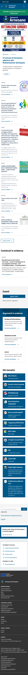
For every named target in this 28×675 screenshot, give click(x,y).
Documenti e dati (5, 597)
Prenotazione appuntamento (8, 658)
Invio (24, 509)
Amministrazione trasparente (8, 664)
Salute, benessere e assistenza (8, 612)
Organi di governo (5, 589)
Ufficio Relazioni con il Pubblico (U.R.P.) (10, 648)
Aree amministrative (6, 590)
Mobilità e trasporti (6, 610)
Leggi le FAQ (4, 657)
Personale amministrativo (7, 596)
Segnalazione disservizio (7, 660)
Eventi (2, 632)
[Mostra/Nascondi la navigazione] (2, 6)
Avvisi (2, 623)
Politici (2, 594)
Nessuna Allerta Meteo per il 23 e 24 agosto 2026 (14, 12)
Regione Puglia (5, 2)
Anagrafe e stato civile (6, 605)
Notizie (2, 619)
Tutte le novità (6, 241)
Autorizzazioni (4, 607)
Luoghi (2, 630)
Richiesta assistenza (6, 662)
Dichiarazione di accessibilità (8, 669)
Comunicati (4, 621)
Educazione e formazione (7, 608)
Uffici (2, 592)
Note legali (3, 667)
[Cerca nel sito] (24, 6)
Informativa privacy (6, 666)
